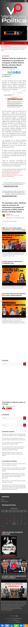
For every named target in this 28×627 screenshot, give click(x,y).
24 (2, 523)
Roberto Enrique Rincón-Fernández (9, 175)
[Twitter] (11, 72)
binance (4, 480)
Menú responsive (25, 1)
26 (10, 523)
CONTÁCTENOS (4, 501)
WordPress (18, 622)
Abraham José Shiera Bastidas (12, 172)
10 (2, 518)
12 (10, 518)
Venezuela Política (17, 618)
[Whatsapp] (9, 72)
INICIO (2, 499)
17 (2, 521)
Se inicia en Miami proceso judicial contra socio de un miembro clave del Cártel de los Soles (14, 183)
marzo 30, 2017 (5, 69)
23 (25, 521)
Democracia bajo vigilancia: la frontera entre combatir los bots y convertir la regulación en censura (12, 454)
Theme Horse (16, 620)
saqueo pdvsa (20, 175)
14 (17, 518)
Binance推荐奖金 (6, 473)
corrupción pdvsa (14, 173)
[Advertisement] (14, 342)
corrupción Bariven (6, 173)
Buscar (24, 364)
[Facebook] (14, 72)
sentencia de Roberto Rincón (8, 176)
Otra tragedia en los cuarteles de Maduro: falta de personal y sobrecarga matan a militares (14, 469)
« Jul (2, 528)
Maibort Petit (12, 69)
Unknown (8, 214)
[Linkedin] (16, 72)
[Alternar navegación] (3, 43)
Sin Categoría (5, 56)
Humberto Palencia (6, 468)
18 (6, 521)
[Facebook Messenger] (19, 72)
